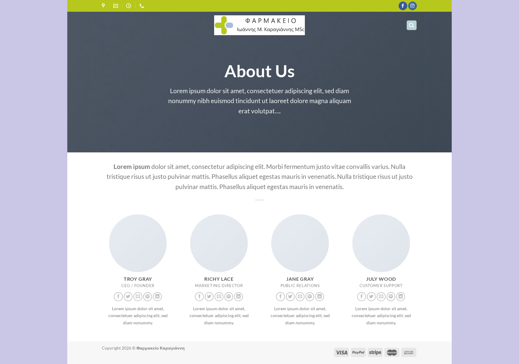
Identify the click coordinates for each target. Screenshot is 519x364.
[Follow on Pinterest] (147, 296)
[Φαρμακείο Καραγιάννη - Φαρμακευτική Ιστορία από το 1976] (259, 25)
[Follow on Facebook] (403, 6)
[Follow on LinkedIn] (157, 296)
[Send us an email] (137, 296)
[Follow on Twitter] (128, 296)
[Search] (412, 25)
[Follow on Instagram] (412, 6)
